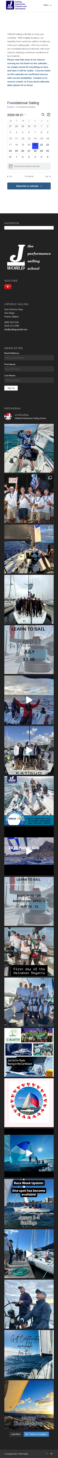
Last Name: (10, 375)
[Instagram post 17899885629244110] (29, 951)
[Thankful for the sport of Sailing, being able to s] (29, 1404)
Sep (46, 176)
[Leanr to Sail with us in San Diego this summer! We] (29, 649)
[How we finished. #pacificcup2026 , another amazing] (29, 498)
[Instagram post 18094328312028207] (29, 851)
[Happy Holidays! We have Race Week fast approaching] (29, 1253)
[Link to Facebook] (47, 1453)
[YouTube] (8, 286)
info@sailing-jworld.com (15, 329)
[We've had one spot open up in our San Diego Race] (29, 1203)
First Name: (10, 364)
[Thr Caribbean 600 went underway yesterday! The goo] (29, 1002)
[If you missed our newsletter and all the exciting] (29, 448)
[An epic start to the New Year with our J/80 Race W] (29, 1153)
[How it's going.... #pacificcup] (29, 549)
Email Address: (11, 353)
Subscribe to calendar (27, 185)
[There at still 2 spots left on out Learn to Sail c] (29, 1102)
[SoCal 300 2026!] (29, 699)
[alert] (29, 166)
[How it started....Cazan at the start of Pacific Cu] (29, 599)
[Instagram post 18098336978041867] (29, 750)
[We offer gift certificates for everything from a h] (29, 1354)
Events (10, 107)
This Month (29, 176)
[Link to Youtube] (51, 1453)
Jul (11, 176)
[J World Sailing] (16, 5)
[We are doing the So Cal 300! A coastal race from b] (29, 800)
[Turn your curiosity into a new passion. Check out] (29, 1304)
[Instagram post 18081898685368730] (29, 901)
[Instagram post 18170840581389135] (29, 1052)
